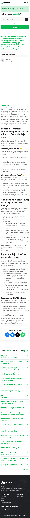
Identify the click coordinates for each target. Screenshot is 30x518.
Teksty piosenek (20, 496)
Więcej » (25, 469)
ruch (13, 51)
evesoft (25, 515)
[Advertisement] (15, 83)
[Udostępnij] (27, 43)
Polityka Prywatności (6, 502)
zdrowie (3, 51)
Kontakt (3, 498)
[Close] (27, 8)
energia (8, 51)
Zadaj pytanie (16, 27)
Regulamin (3, 500)
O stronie (3, 496)
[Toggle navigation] (27, 2)
